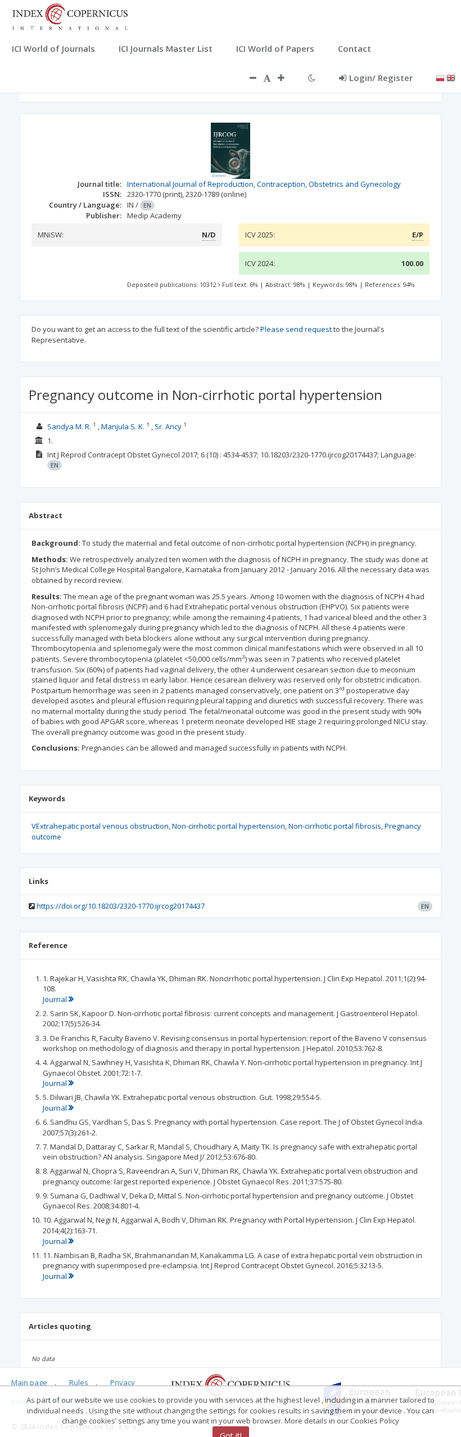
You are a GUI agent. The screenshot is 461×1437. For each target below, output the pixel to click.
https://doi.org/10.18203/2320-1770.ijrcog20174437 (121, 906)
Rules (78, 1382)
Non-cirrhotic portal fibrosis (334, 826)
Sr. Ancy (168, 426)
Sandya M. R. (69, 426)
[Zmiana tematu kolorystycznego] (311, 77)
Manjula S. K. (122, 426)
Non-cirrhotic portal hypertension (228, 826)
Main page (29, 1382)
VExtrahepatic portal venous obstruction (100, 826)
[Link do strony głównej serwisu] (69, 16)
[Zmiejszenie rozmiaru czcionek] (247, 77)
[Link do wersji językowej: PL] (440, 77)
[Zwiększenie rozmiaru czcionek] (286, 77)
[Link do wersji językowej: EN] (450, 77)
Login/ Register (381, 77)
